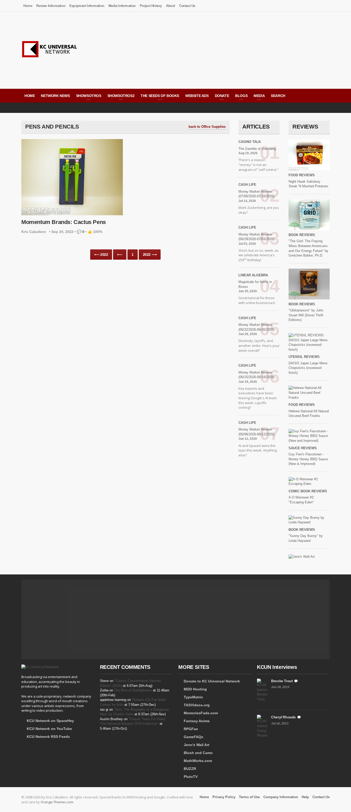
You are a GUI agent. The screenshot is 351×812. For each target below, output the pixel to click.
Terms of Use (249, 797)
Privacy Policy (224, 797)
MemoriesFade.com (201, 713)
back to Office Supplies (207, 127)
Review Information (50, 6)
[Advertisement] (236, 50)
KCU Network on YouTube (49, 729)
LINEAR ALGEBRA (253, 275)
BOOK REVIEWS (302, 235)
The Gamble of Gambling (257, 149)
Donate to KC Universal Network (212, 681)
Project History (151, 6)
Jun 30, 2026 (247, 291)
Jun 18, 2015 (280, 687)
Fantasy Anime (197, 721)
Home (27, 6)
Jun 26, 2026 (247, 334)
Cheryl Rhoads (283, 717)
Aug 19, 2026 (247, 153)
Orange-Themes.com (57, 802)
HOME (29, 96)
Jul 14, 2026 (247, 201)
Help (305, 797)
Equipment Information (86, 6)
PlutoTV (191, 777)
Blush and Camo (198, 753)
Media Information (122, 6)
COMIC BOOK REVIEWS (308, 491)
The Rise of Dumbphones (133, 690)
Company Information (280, 797)
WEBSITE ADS (197, 96)
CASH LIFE (247, 185)
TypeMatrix (193, 697)
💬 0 (80, 232)
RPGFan (191, 729)
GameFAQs (193, 737)
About (170, 6)
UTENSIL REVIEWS (304, 357)
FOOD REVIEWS (302, 175)
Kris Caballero (33, 232)
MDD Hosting (195, 689)
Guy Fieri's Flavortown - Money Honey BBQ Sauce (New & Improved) (308, 459)
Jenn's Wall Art (196, 745)
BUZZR (190, 769)
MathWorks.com (198, 761)
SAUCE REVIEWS (303, 448)
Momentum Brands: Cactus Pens (63, 222)
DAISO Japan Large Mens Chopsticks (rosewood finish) (308, 368)
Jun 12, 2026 (247, 439)
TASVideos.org (197, 705)
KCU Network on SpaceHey (50, 721)
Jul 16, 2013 (280, 723)
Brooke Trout (282, 681)
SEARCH (278, 96)
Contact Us (187, 6)
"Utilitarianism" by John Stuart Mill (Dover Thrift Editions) (306, 315)
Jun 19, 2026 (247, 382)
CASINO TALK (249, 142)
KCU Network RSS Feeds (48, 737)
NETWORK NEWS (55, 96)
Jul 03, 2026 (247, 244)
